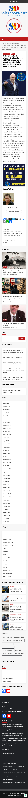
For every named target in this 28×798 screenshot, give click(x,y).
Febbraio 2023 (6, 512)
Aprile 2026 (6, 412)
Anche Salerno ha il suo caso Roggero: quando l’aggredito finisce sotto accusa (13, 351)
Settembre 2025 (7, 434)
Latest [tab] (5, 582)
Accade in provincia (8, 542)
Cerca (3, 333)
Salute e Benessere (8, 570)
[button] (3, 39)
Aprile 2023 (6, 509)
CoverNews (10, 795)
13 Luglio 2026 (14, 274)
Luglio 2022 (6, 518)
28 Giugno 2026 (14, 302)
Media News (6, 561)
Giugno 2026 (6, 406)
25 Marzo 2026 (14, 327)
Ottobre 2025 (6, 431)
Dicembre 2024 (7, 459)
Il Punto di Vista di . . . (8, 557)
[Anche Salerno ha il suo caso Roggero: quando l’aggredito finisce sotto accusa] (5, 589)
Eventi (4, 554)
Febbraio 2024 (6, 487)
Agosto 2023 (6, 503)
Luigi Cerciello (6, 274)
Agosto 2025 (6, 437)
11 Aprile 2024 (16, 69)
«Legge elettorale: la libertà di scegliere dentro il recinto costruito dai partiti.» (13, 271)
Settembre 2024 (7, 469)
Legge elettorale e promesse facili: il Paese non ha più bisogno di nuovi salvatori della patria (12, 298)
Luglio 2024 (6, 472)
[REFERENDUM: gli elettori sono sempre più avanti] (14, 313)
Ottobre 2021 (6, 522)
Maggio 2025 (6, 447)
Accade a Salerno (7, 533)
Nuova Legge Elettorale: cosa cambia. (12, 357)
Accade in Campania (8, 536)
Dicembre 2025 (7, 425)
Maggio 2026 (6, 409)
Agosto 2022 (6, 515)
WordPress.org (7, 681)
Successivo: (13, 241)
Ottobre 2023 (6, 500)
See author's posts (14, 211)
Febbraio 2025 (6, 453)
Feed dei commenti (8, 678)
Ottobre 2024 (6, 465)
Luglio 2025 (6, 441)
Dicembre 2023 (7, 493)
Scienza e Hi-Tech (7, 573)
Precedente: (12, 233)
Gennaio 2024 (6, 490)
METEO (5, 564)
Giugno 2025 (6, 444)
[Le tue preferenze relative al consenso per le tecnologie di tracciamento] (25, 795)
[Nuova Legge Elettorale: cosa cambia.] (5, 598)
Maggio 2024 (6, 478)
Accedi (4, 672)
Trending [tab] (20, 582)
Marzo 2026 (6, 416)
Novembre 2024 (7, 462)
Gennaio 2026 (6, 422)
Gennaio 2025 (6, 456)
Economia (5, 551)
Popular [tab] (12, 582)
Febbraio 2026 (6, 419)
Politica (12, 53)
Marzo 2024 (6, 484)
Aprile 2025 (6, 450)
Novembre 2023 (7, 497)
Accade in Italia (6, 53)
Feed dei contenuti (8, 675)
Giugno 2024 (6, 475)
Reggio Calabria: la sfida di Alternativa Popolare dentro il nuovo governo (13, 378)
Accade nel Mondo (8, 545)
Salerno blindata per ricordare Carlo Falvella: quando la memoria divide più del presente (14, 370)
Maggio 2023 (6, 506)
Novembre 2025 (7, 428)
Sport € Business (7, 576)
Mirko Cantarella (7, 69)
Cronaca (5, 548)
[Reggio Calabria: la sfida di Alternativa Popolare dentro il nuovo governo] (5, 626)
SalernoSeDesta (14, 13)
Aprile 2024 (6, 481)
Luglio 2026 (6, 403)
